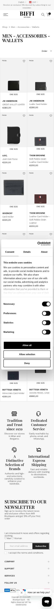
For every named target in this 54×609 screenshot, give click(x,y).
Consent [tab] (9, 252)
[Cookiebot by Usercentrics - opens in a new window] (38, 244)
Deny (27, 363)
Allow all (27, 345)
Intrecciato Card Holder (13, 393)
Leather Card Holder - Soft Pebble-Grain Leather (39, 219)
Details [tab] (27, 252)
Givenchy (7, 213)
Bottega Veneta (11, 390)
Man (9, 538)
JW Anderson (9, 101)
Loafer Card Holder (38, 104)
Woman (18, 538)
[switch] (46, 313)
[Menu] (9, 14)
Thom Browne (37, 155)
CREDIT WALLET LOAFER (13, 104)
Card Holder (8, 217)
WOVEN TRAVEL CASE (39, 393)
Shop (5, 27)
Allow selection (27, 354)
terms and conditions (32, 553)
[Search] (43, 14)
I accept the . (26, 553)
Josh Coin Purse (10, 159)
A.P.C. (4, 155)
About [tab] (44, 252)
